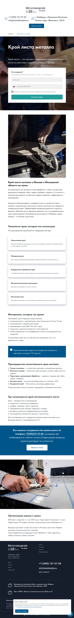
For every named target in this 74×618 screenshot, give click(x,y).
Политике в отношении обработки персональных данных (30, 606)
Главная (10, 34)
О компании (41, 543)
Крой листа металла (23, 34)
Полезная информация (43, 548)
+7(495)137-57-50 (34, 430)
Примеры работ (11, 566)
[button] (36, 26)
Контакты (10, 561)
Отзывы (9, 564)
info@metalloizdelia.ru (48, 564)
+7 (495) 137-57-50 (50, 560)
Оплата (9, 559)
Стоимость (41, 546)
